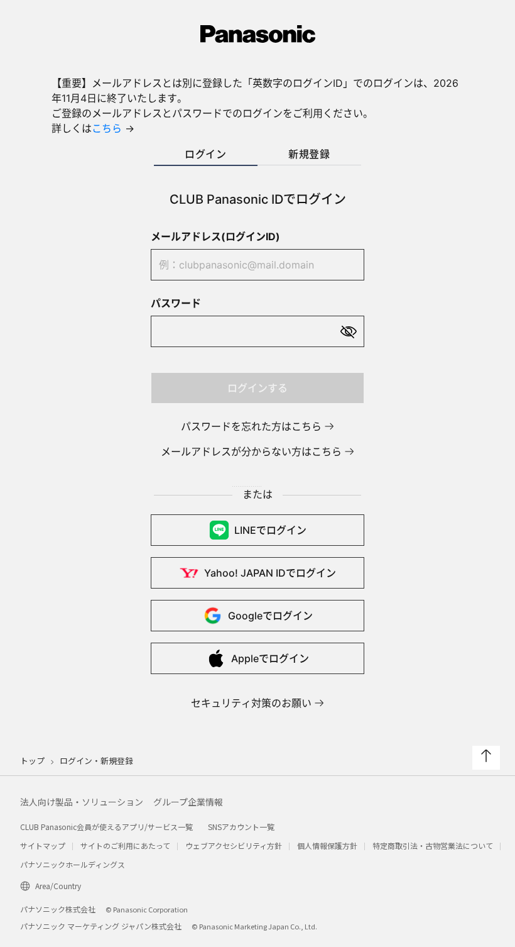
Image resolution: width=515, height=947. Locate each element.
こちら (107, 128)
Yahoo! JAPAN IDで (270, 573)
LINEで (270, 530)
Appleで (270, 658)
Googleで (270, 615)
